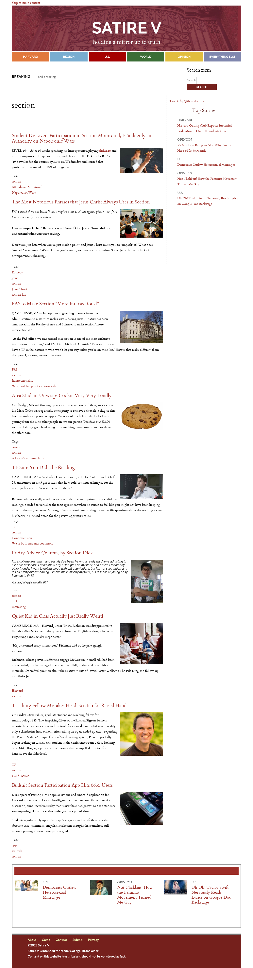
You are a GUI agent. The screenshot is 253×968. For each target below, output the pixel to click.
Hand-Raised (20, 776)
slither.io (105, 150)
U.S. (107, 56)
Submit (77, 940)
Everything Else (222, 56)
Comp (46, 940)
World (145, 56)
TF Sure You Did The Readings (44, 467)
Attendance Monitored (27, 187)
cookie (16, 447)
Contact (61, 940)
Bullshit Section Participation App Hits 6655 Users (62, 785)
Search (191, 80)
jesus (15, 278)
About (32, 940)
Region (69, 56)
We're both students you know (32, 543)
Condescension (22, 538)
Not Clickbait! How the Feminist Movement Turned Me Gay (135, 895)
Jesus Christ (19, 289)
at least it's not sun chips (27, 458)
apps (15, 845)
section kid (19, 294)
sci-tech (17, 851)
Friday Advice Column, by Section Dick (52, 553)
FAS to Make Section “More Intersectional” (55, 304)
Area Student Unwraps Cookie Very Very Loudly (62, 395)
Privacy (93, 940)
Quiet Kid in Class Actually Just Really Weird (57, 616)
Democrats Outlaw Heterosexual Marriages (206, 165)
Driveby (17, 272)
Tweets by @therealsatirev (187, 101)
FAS (14, 369)
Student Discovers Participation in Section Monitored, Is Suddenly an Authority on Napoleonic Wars (81, 138)
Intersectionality (22, 380)
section (16, 181)
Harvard (30, 56)
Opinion (184, 56)
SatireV (126, 28)
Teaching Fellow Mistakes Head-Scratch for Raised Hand (69, 705)
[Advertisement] (58, 121)
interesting (19, 607)
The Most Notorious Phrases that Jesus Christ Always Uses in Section (81, 202)
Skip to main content (26, 3)
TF (14, 527)
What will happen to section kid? (34, 386)
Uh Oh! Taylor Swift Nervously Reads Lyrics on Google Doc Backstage (211, 895)
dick (15, 601)
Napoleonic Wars (24, 192)
